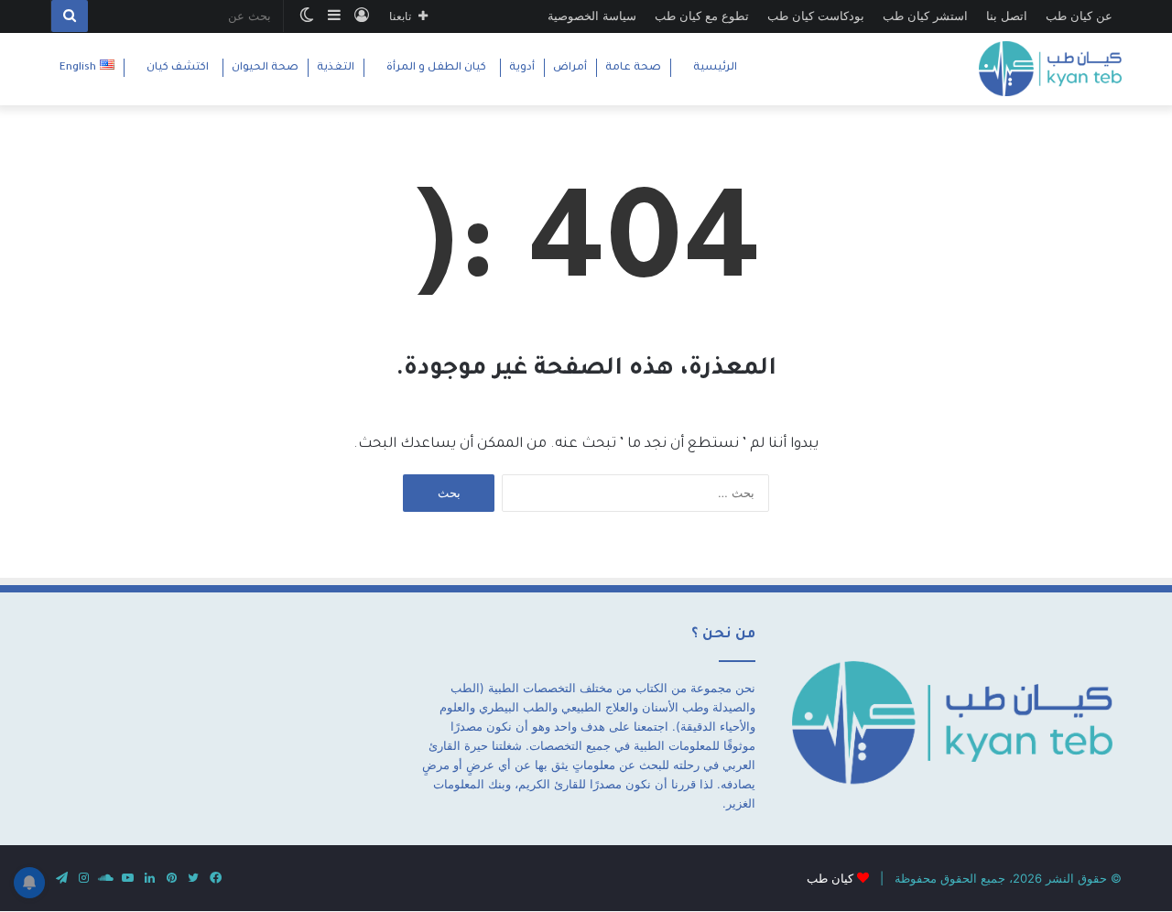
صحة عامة (633, 68)
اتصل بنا (1006, 15)
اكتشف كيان (177, 68)
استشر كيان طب (925, 15)
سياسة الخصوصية (592, 15)
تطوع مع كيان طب (702, 15)
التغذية (335, 68)
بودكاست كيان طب (815, 15)
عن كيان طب (1079, 15)
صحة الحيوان (265, 68)
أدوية (522, 68)
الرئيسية (715, 68)
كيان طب (830, 878)
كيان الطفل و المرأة (436, 68)
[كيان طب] (1050, 68)
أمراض (570, 68)
